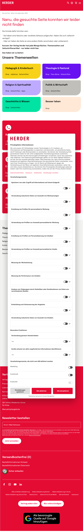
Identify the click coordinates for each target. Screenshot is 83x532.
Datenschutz (34, 494)
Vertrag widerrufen (29, 504)
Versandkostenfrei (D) (16, 457)
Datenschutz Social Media (48, 494)
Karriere (5, 392)
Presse (5, 384)
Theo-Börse (55, 74)
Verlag (6, 374)
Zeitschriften (24, 74)
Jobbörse (14, 74)
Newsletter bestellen (16, 418)
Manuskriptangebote (11, 409)
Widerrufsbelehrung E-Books (61, 492)
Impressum (75, 494)
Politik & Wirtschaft (57, 85)
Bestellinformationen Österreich (16, 465)
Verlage (5, 380)
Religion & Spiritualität (18, 85)
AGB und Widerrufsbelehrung (21, 492)
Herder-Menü (81, 2)
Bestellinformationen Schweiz (14, 462)
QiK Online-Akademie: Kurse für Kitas (13, 404)
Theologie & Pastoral (57, 68)
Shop (7, 74)
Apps (23, 91)
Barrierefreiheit (64, 494)
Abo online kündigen (52, 504)
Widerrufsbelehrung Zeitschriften (16, 494)
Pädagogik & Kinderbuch (19, 68)
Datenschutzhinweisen (35, 435)
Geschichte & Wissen (18, 101)
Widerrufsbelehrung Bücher (41, 492)
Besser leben (53, 101)
